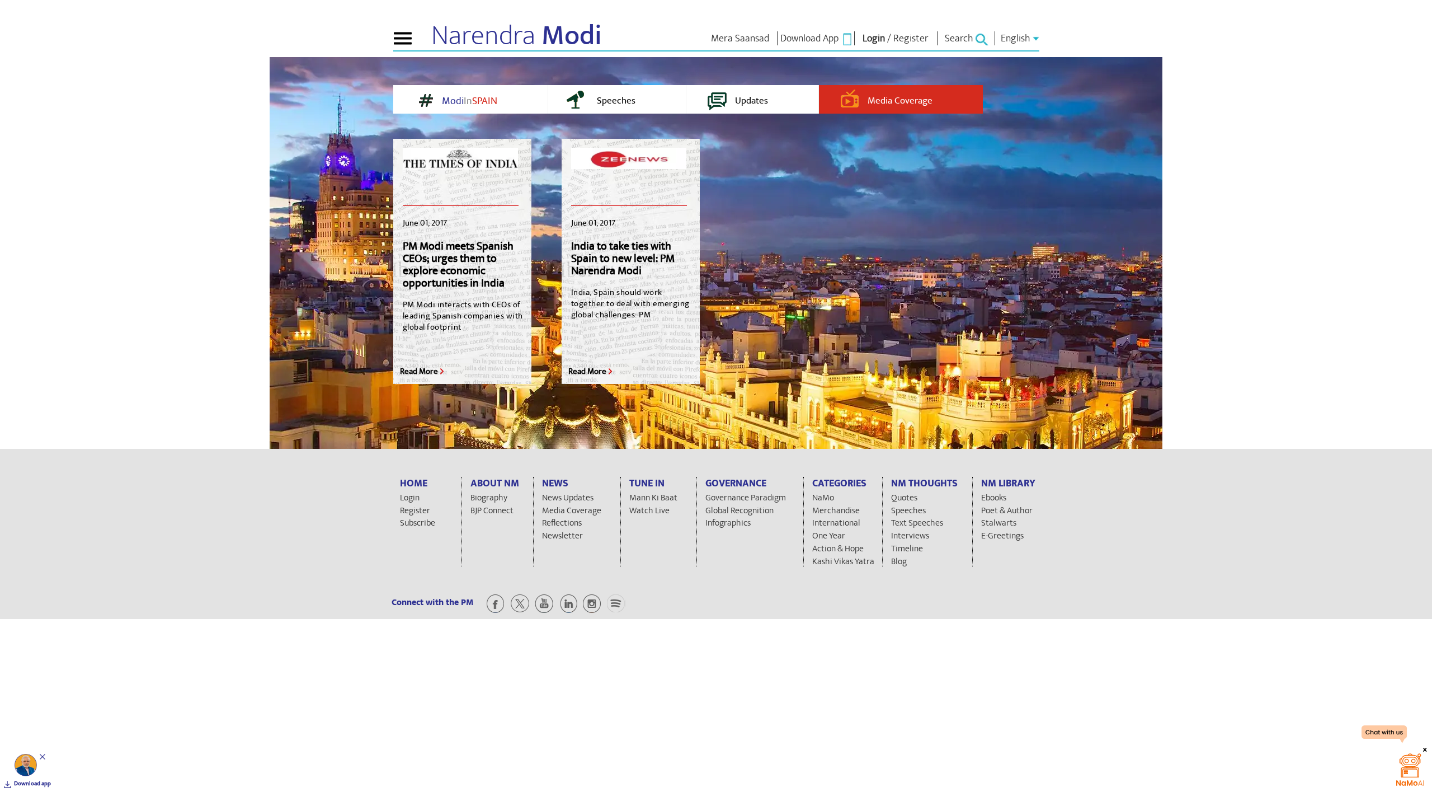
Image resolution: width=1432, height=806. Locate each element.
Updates (751, 101)
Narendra (516, 36)
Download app (32, 784)
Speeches (616, 101)
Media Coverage (900, 101)
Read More (419, 371)
